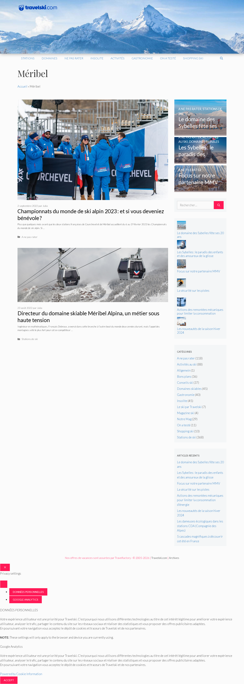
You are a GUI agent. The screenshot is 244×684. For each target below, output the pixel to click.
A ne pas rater (30, 236)
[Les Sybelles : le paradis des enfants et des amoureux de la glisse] (200, 161)
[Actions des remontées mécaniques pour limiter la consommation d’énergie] (181, 305)
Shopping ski (193, 58)
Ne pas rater (73, 58)
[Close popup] (4, 584)
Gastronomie (142, 58)
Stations (27, 58)
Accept (9, 680)
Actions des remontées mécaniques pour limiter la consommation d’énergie (200, 313)
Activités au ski (187, 364)
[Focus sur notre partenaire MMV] (200, 189)
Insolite (96, 58)
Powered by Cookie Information (21, 674)
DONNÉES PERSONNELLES (28, 591)
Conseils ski (185, 382)
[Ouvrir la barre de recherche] (221, 58)
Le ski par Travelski (189, 407)
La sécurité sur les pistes (193, 290)
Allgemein (183, 370)
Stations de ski (30, 338)
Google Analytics (25, 599)
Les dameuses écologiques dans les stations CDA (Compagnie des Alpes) (200, 525)
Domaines (49, 58)
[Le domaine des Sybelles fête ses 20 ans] (200, 133)
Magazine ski (185, 413)
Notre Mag (184, 419)
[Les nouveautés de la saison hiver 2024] (181, 325)
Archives (174, 557)
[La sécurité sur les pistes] (181, 286)
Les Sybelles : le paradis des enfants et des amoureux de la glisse (200, 254)
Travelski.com (159, 557)
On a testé (168, 58)
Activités (118, 58)
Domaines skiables (189, 389)
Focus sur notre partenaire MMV (198, 271)
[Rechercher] (219, 205)
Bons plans (184, 376)
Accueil (22, 86)
